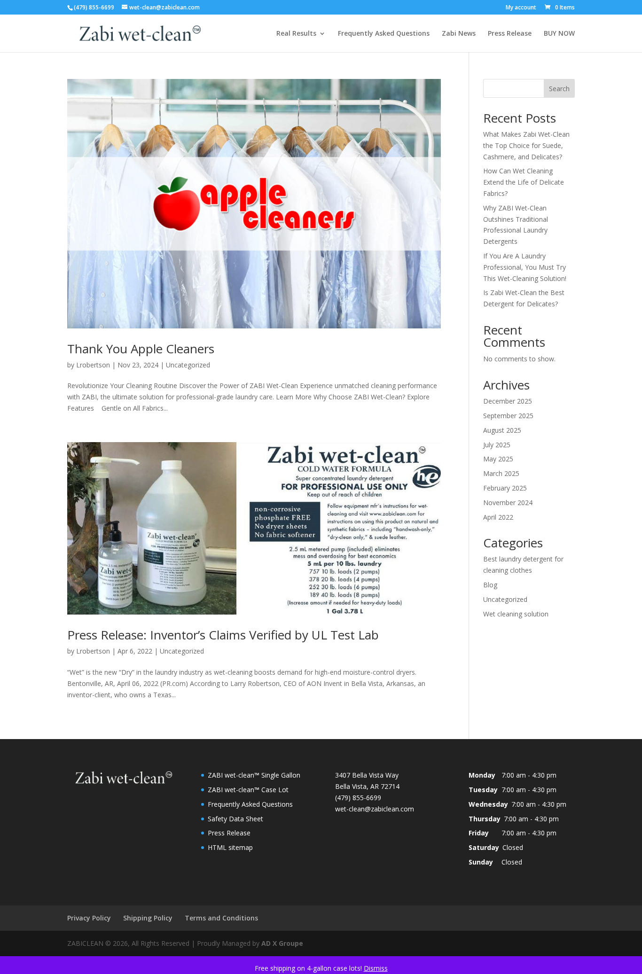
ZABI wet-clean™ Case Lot (248, 789)
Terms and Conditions (221, 917)
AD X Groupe (282, 943)
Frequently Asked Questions (384, 34)
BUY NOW (559, 34)
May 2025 (498, 458)
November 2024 (507, 502)
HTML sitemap (230, 847)
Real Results (296, 34)
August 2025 (502, 430)
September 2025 (508, 415)
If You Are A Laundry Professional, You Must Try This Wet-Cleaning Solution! (524, 267)
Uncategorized (188, 364)
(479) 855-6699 (94, 7)
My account (521, 8)
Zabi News (459, 34)
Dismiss (376, 968)
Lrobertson (93, 364)
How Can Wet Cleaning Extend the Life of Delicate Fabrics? (523, 182)
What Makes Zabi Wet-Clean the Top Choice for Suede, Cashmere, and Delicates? (526, 145)
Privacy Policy (89, 917)
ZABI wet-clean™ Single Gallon (254, 775)
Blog (490, 584)
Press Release (510, 34)
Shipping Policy (147, 917)
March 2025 (501, 473)
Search (559, 88)
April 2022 (498, 517)
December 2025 (507, 401)
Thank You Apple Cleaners (140, 348)
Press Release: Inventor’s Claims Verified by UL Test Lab (223, 634)
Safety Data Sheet (235, 818)
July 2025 (496, 444)
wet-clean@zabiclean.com (374, 808)
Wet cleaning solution (515, 613)
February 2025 (505, 487)
